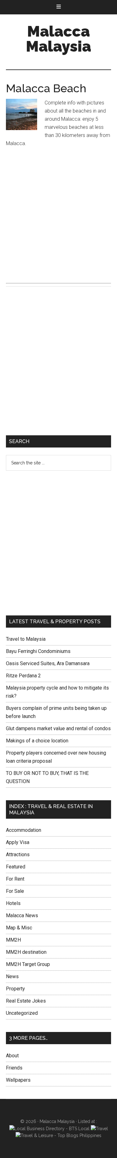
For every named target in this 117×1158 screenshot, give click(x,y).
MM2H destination (26, 952)
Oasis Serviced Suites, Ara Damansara (48, 663)
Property (15, 989)
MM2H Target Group (28, 964)
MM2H (13, 940)
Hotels (13, 903)
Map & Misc (19, 928)
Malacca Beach (46, 88)
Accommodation (23, 830)
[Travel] (99, 1128)
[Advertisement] (58, 214)
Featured (15, 867)
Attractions (18, 854)
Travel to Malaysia (26, 639)
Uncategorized (22, 1013)
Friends (14, 1068)
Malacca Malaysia (58, 39)
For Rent (15, 879)
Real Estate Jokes (26, 1001)
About (12, 1056)
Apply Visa (17, 842)
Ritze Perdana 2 (23, 676)
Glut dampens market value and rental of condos (58, 728)
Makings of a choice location (37, 741)
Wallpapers (18, 1080)
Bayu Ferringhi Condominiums (38, 651)
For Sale (15, 891)
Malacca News (22, 915)
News (12, 976)
